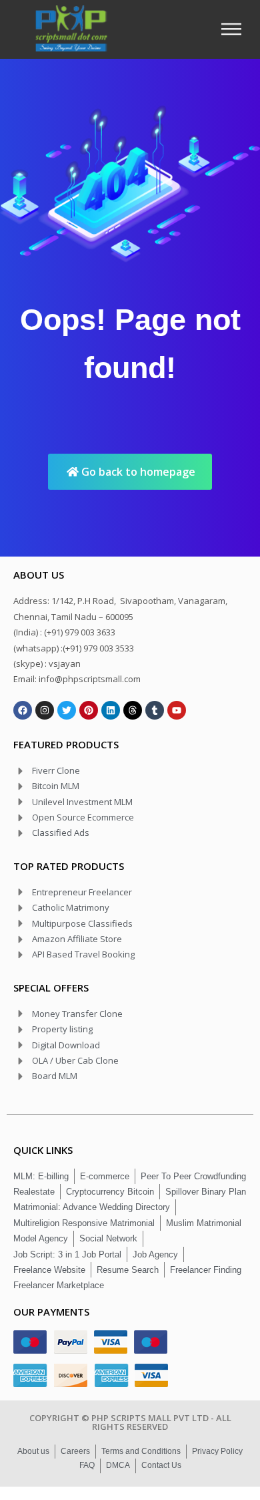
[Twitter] (66, 710)
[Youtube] (176, 710)
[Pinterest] (88, 710)
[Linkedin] (110, 710)
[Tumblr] (154, 710)
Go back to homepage (137, 471)
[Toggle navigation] (235, 29)
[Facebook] (22, 710)
